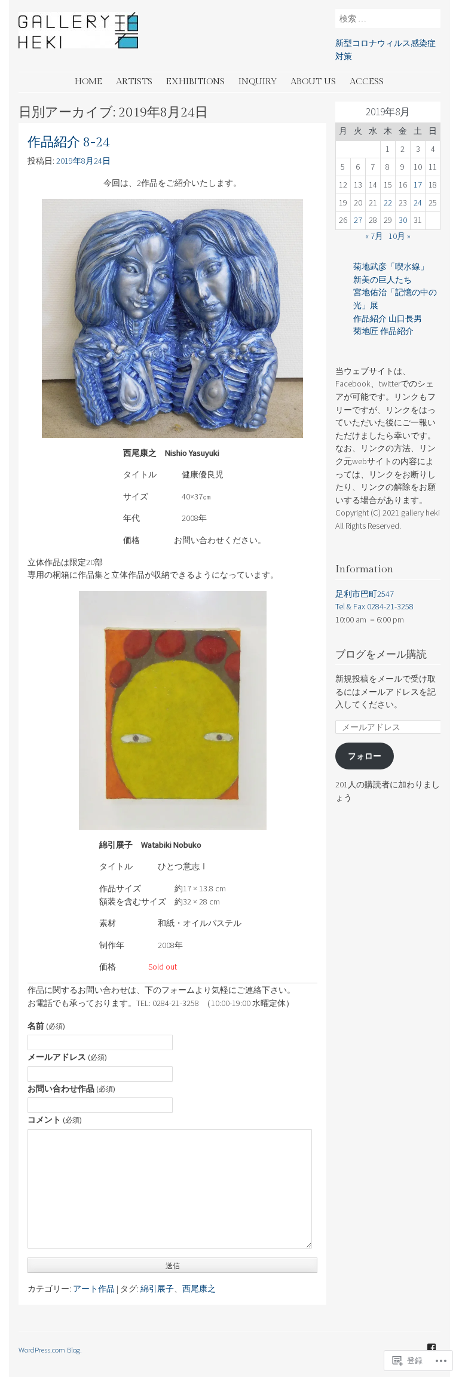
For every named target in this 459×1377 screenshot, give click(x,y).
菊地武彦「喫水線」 (391, 266)
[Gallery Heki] (78, 45)
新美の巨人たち (382, 279)
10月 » (399, 236)
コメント (54, 1119)
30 (403, 219)
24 (418, 202)
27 (358, 219)
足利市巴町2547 (364, 593)
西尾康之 (199, 1288)
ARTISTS (134, 81)
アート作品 (94, 1288)
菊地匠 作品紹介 (383, 331)
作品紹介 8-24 (68, 142)
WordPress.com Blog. (50, 1349)
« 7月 (374, 236)
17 (418, 184)
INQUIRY (257, 81)
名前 (46, 1025)
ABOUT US (313, 81)
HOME (88, 81)
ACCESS (367, 81)
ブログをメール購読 (381, 655)
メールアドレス (67, 1056)
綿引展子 (157, 1288)
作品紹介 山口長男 (387, 318)
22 (388, 202)
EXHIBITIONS (195, 81)
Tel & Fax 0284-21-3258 (374, 606)
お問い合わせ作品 (71, 1088)
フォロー (364, 755)
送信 (173, 1265)
